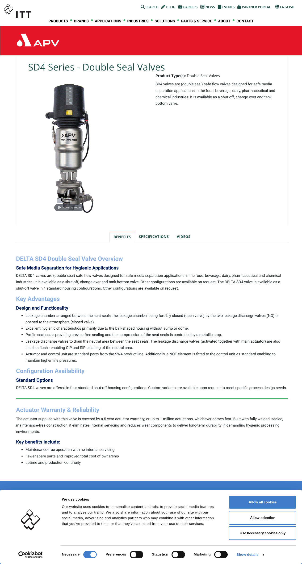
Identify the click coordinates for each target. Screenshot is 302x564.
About (224, 21)
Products (58, 21)
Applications (108, 21)
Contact (244, 21)
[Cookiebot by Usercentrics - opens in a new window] (30, 554)
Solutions (165, 21)
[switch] (136, 554)
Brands (81, 21)
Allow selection (262, 518)
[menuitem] (58, 21)
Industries (137, 21)
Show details (248, 555)
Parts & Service (196, 21)
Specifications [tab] (154, 236)
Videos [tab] (183, 236)
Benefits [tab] (122, 237)
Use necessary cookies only (262, 533)
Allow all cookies (263, 502)
